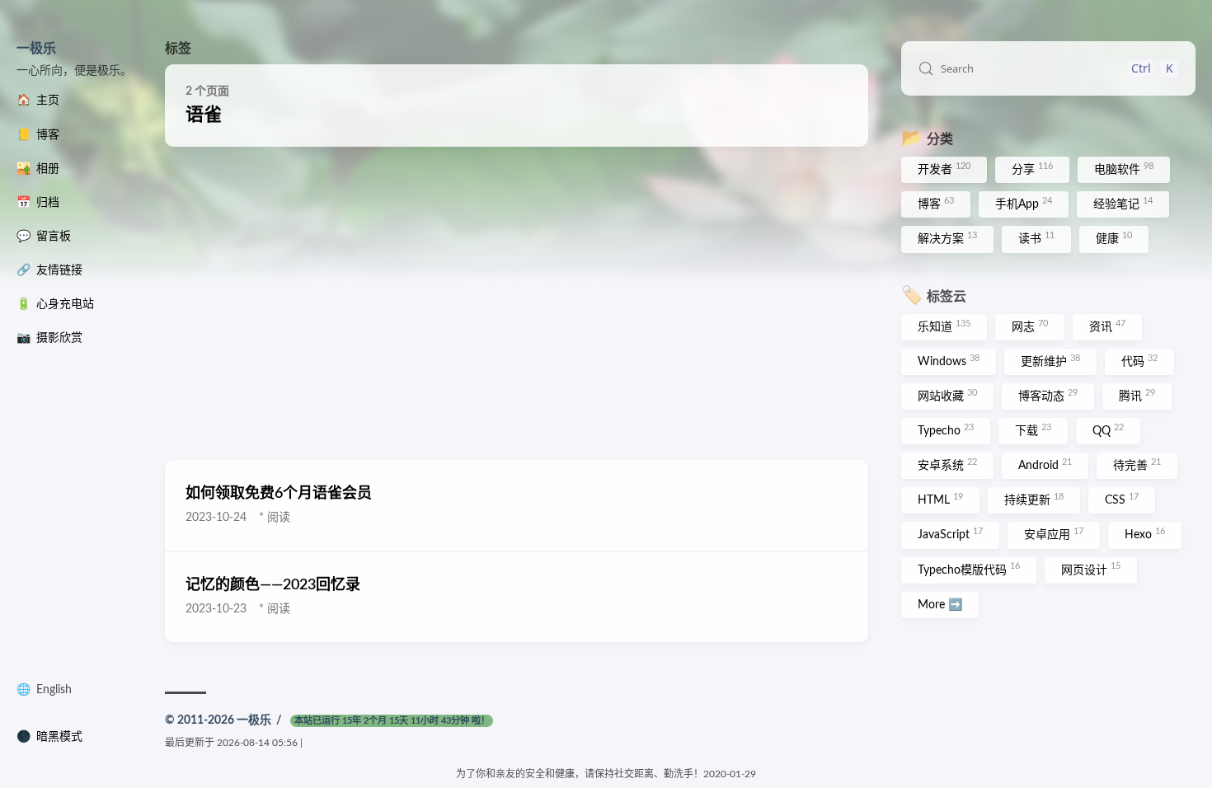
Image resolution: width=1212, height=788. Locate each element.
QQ (1108, 430)
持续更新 (1034, 499)
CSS (1122, 499)
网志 (1030, 326)
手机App (1023, 203)
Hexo (1145, 534)
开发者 (944, 169)
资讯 (1107, 326)
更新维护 (1050, 361)
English (54, 690)
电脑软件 (1123, 169)
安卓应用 (1053, 534)
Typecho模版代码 (969, 568)
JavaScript (950, 534)
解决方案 (947, 238)
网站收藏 (947, 395)
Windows (948, 361)
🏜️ (37, 169)
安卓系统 (947, 464)
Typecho (946, 430)
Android (1045, 464)
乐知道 (944, 326)
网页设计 (1090, 568)
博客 (936, 203)
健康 (1114, 238)
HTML (940, 499)
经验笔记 (1123, 203)
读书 (1036, 238)
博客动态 (1048, 395)
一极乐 (36, 48)
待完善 (1137, 464)
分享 (1032, 169)
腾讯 (1137, 395)
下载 (1033, 430)
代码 (1139, 361)
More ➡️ (940, 605)
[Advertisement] (516, 303)
